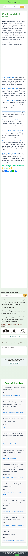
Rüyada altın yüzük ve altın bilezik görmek (12, 130)
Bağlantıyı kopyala (14, 363)
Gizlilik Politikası (14, 551)
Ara (22, 6)
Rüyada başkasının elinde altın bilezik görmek (13, 111)
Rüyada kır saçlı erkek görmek (10, 444)
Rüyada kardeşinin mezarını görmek (12, 395)
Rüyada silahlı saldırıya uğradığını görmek (13, 540)
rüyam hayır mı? (14, 2)
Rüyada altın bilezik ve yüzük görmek (11, 119)
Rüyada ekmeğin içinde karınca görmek (13, 511)
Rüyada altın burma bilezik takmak (10, 153)
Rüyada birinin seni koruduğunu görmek (13, 477)
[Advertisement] (14, 61)
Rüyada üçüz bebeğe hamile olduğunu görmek (13, 493)
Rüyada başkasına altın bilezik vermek (11, 140)
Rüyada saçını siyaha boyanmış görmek (13, 412)
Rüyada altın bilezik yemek (8, 77)
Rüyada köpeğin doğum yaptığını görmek (13, 525)
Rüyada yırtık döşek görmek (10, 458)
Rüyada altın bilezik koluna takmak (10, 88)
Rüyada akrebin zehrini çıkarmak (11, 427)
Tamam (17, 555)
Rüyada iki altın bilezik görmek (9, 100)
